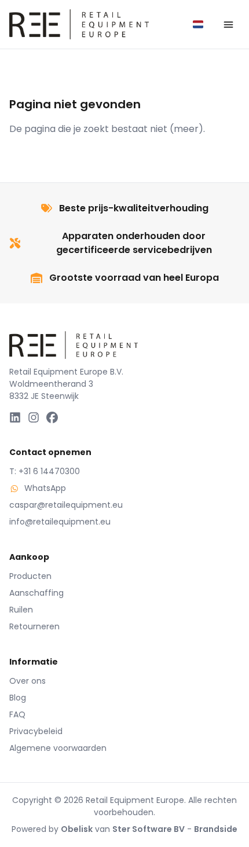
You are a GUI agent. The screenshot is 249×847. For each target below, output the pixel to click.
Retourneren (34, 626)
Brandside (215, 829)
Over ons (27, 681)
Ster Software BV (148, 829)
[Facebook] (52, 417)
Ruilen (21, 609)
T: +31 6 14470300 (44, 471)
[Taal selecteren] (198, 24)
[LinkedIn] (15, 417)
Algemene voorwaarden (58, 748)
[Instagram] (33, 417)
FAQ (17, 714)
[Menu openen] (228, 24)
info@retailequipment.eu (60, 521)
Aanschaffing (36, 593)
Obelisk (77, 829)
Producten (30, 576)
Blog (17, 697)
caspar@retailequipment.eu (66, 505)
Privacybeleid (36, 731)
